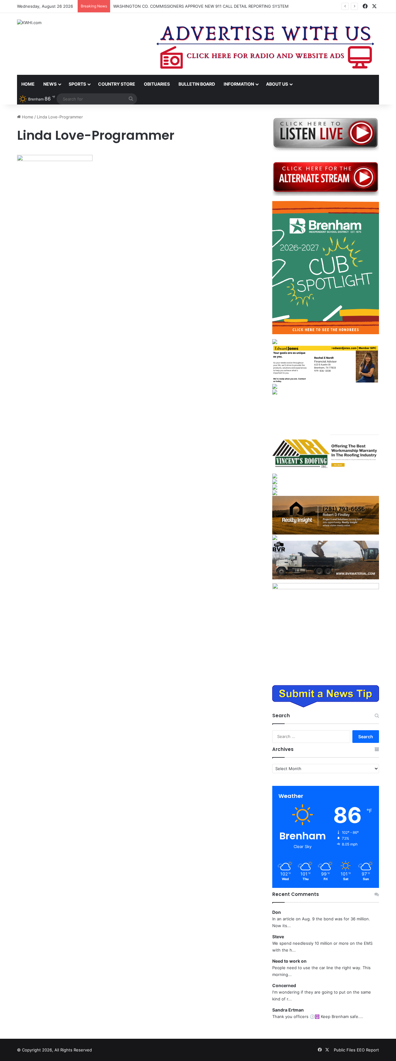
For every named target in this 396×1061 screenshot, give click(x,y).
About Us (277, 84)
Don (276, 912)
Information (239, 84)
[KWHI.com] (29, 22)
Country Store (116, 84)
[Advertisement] (325, 414)
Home (28, 84)
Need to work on (289, 961)
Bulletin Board (197, 84)
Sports (77, 84)
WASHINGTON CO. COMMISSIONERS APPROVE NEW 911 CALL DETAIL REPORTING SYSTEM (201, 6)
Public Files (345, 1049)
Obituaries (157, 84)
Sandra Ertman (288, 1009)
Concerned (284, 985)
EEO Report (368, 1049)
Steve (278, 936)
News (50, 84)
